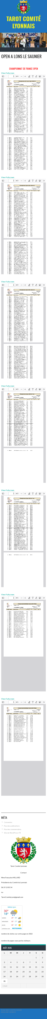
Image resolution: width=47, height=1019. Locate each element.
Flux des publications (12, 826)
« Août (4, 986)
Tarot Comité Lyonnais (23, 22)
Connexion (8, 822)
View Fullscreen (7, 73)
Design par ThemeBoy (8, 1012)
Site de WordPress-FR (12, 833)
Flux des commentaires (12, 829)
